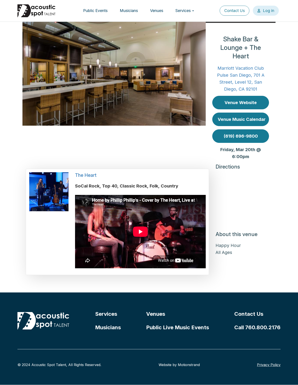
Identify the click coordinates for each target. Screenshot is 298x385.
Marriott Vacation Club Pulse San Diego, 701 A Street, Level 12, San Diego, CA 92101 (240, 79)
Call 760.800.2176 (257, 327)
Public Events (95, 10)
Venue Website (240, 102)
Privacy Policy (269, 365)
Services (183, 10)
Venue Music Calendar (241, 119)
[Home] (36, 10)
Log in (268, 10)
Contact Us (234, 10)
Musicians (129, 10)
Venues (156, 10)
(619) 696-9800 (241, 136)
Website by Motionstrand (179, 365)
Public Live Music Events (177, 327)
